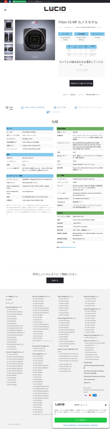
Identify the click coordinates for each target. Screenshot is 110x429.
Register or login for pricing (81, 83)
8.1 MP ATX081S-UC (91, 338)
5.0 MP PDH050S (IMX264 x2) (16, 333)
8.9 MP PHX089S (12, 319)
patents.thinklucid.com (68, 247)
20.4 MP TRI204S (38, 359)
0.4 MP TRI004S (38, 412)
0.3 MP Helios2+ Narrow (92, 357)
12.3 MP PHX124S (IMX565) (15, 312)
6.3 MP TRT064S (38, 322)
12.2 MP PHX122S (11, 316)
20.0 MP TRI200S (38, 361)
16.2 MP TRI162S (37, 363)
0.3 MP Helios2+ (90, 348)
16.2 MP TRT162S (38, 306)
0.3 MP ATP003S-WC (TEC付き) (68, 361)
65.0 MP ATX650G (90, 311)
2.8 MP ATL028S (64, 315)
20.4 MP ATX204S (90, 323)
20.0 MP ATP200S (64, 325)
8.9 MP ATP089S (64, 334)
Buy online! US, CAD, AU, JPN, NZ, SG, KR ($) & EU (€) (94, 390)
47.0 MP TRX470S (12, 354)
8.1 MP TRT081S (37, 317)
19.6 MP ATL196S (64, 301)
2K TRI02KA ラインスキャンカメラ (43, 414)
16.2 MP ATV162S (90, 303)
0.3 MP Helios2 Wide (91, 355)
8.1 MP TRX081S (11, 378)
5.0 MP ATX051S (90, 332)
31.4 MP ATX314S (90, 318)
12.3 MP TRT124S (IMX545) (41, 310)
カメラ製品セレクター (12, 296)
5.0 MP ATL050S (64, 313)
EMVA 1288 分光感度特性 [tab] (35, 107)
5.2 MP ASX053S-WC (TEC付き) (68, 354)
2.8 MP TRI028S (37, 403)
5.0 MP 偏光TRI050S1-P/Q (41, 386)
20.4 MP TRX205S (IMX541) (15, 364)
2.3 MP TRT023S (38, 336)
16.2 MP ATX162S (90, 325)
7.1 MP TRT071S (37, 320)
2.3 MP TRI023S (37, 405)
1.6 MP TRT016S (37, 338)
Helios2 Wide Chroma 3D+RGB (95, 343)
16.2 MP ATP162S (64, 327)
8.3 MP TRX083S (12, 375)
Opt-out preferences (69, 425)
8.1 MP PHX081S (11, 321)
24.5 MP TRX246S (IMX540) (15, 359)
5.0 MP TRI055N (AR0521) (41, 391)
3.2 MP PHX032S (11, 337)
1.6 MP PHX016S (11, 347)
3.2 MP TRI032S (37, 400)
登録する (55, 280)
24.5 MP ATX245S (90, 320)
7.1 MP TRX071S (11, 380)
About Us (87, 383)
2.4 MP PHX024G (12, 340)
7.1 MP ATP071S (63, 339)
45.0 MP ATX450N (90, 316)
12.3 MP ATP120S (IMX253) (66, 332)
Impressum (94, 425)
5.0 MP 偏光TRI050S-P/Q (40, 389)
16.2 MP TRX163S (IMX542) (15, 368)
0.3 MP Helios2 (89, 350)
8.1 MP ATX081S (89, 330)
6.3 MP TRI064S (37, 379)
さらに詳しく (48, 1)
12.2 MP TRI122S (37, 370)
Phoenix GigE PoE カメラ (14, 307)
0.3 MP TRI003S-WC (65, 371)
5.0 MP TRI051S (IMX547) (40, 393)
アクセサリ (9, 300)
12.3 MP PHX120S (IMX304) (14, 314)
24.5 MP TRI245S (38, 356)
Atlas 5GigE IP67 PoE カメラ (67, 318)
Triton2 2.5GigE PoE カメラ (41, 296)
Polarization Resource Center (94, 376)
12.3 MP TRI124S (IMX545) (40, 365)
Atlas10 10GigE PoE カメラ (92, 309)
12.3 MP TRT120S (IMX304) (41, 313)
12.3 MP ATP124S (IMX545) (67, 330)
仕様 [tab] (11, 107)
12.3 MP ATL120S (63, 306)
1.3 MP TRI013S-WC (65, 369)
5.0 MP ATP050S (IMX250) (67, 344)
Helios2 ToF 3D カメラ (91, 341)
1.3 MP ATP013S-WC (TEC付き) (68, 359)
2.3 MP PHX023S (11, 342)
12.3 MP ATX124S (90, 327)
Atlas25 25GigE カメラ (91, 296)
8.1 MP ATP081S (63, 337)
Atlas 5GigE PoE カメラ (65, 296)
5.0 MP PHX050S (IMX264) (15, 335)
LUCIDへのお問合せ (14, 424)
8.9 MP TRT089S (38, 315)
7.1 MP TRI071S (37, 377)
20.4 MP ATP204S (64, 323)
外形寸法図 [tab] (61, 107)
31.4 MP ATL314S (64, 299)
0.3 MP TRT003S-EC (39, 351)
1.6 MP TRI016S (37, 407)
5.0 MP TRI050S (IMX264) (41, 396)
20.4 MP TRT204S (38, 301)
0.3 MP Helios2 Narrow (92, 359)
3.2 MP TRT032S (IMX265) (41, 329)
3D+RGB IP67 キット (91, 345)
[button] (106, 405)
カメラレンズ (9, 303)
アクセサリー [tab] (55, 112)
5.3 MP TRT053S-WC (65, 364)
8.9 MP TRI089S (38, 372)
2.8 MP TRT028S (38, 331)
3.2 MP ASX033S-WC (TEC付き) (68, 356)
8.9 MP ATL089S (64, 308)
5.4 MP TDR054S (38, 382)
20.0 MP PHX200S (12, 309)
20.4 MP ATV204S (90, 301)
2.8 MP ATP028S (64, 346)
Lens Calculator (89, 379)
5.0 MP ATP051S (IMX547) (66, 341)
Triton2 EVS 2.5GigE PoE (40, 346)
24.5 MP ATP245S (64, 320)
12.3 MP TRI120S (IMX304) (40, 368)
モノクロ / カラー (82, 70)
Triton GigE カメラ (68, 27)
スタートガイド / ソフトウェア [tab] (90, 107)
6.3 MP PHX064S (12, 323)
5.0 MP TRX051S (11, 382)
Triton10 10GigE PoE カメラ (15, 352)
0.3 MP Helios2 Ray (91, 352)
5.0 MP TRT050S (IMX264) (41, 327)
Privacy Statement (83, 425)
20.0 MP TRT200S (38, 303)
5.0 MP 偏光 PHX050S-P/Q (15, 328)
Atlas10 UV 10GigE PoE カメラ (93, 335)
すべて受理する (80, 420)
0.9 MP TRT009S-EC (39, 348)
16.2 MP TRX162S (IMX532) (15, 366)
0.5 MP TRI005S (38, 410)
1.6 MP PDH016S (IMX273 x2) (15, 344)
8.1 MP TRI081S (37, 375)
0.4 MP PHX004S (12, 349)
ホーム (59, 27)
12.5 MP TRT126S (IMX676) (41, 308)
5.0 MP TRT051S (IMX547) (41, 324)
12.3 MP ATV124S (90, 306)
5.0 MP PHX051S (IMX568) (14, 330)
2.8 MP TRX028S (12, 385)
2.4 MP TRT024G (38, 334)
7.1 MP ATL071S (63, 310)
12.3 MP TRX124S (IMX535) (15, 371)
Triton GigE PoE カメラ (39, 354)
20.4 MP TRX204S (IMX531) (15, 361)
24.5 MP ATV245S (90, 299)
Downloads (88, 362)
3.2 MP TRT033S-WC (65, 366)
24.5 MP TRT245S (38, 299)
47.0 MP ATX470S (90, 313)
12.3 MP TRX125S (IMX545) (15, 373)
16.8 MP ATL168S (64, 303)
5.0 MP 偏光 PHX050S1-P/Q (15, 326)
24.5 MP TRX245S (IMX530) (15, 357)
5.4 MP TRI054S (38, 384)
